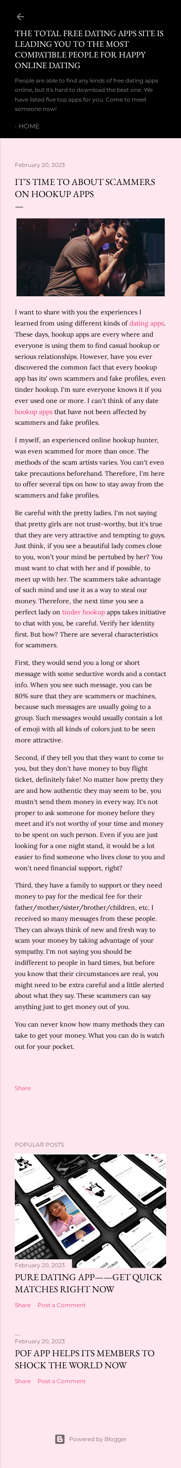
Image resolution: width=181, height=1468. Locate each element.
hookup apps (33, 412)
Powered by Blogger (98, 1439)
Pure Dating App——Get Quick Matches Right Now (88, 1283)
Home (29, 126)
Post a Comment (62, 1305)
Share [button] (23, 1088)
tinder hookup (83, 612)
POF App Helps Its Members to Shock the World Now (85, 1359)
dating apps (146, 323)
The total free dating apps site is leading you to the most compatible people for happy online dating (89, 49)
